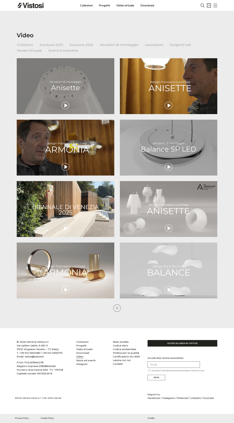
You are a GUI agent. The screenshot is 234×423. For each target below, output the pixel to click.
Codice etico (120, 345)
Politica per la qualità (126, 352)
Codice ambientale (124, 349)
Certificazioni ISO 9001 (126, 356)
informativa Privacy (198, 370)
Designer (82, 364)
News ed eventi (86, 360)
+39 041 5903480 (30, 352)
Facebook (154, 398)
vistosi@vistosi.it (34, 356)
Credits (151, 418)
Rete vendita (120, 341)
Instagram (168, 398)
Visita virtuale (125, 5)
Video (79, 356)
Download (147, 5)
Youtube (208, 398)
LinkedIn (195, 398)
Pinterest (182, 398)
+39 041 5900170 (52, 352)
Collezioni (86, 5)
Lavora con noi (122, 360)
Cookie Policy (47, 418)
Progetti (104, 5)
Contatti (118, 363)
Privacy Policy (22, 418)
